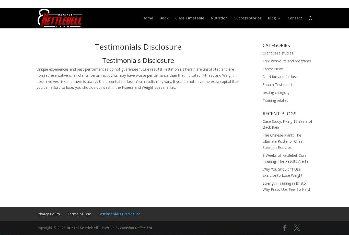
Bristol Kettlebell (82, 227)
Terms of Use (79, 213)
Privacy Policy (48, 213)
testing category (276, 92)
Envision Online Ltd (136, 227)
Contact (295, 18)
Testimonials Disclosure (119, 213)
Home (148, 18)
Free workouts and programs (287, 61)
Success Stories (247, 18)
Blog (272, 18)
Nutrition (219, 18)
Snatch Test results (278, 84)
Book (164, 18)
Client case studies (278, 53)
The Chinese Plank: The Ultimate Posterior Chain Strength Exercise (283, 141)
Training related (275, 100)
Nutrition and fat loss (280, 76)
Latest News (273, 68)
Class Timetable (189, 18)
